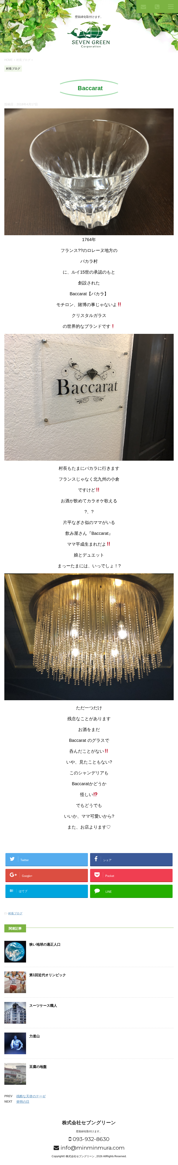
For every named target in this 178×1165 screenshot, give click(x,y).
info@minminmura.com (92, 1147)
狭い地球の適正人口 (45, 944)
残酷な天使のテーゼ (31, 1096)
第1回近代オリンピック (47, 975)
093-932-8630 (90, 1139)
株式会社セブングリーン (89, 1122)
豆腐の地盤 (38, 1067)
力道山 (34, 1036)
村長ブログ (15, 913)
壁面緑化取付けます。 (89, 1131)
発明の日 (22, 1101)
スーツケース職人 (43, 1005)
